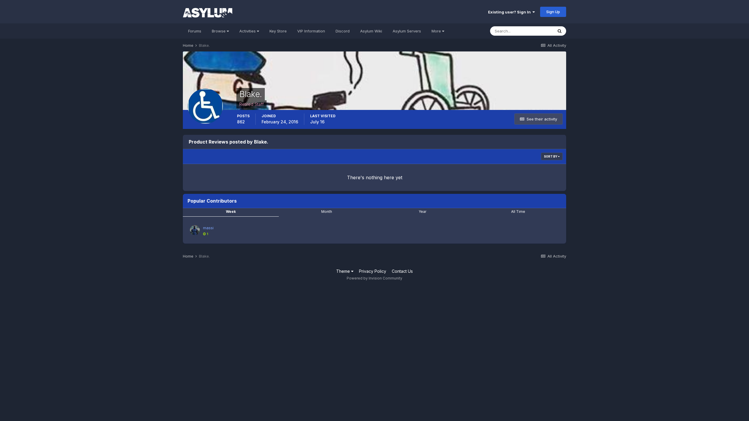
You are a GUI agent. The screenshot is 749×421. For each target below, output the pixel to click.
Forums (194, 31)
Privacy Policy (372, 271)
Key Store (278, 31)
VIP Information (311, 31)
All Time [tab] (518, 211)
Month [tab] (326, 211)
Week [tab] (231, 211)
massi (208, 227)
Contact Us (402, 271)
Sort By (551, 156)
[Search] (559, 31)
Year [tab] (422, 211)
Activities (248, 31)
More (436, 31)
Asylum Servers (407, 31)
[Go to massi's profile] (195, 230)
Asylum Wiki (371, 31)
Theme (343, 271)
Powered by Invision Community (374, 278)
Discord (343, 31)
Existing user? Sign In (510, 12)
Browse (219, 31)
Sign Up (553, 11)
